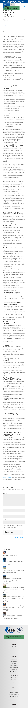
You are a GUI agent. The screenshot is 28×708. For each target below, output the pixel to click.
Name (4, 508)
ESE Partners (7, 19)
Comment (5, 493)
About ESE (14, 646)
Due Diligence (14, 659)
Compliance (14, 663)
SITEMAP (14, 704)
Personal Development (14, 694)
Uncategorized (21, 19)
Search (12, 4)
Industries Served (14, 650)
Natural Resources (14, 665)
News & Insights (14, 653)
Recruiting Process (14, 696)
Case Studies (14, 677)
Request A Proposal (7, 477)
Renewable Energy (14, 671)
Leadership (14, 648)
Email (4, 514)
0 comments (5, 20)
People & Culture (14, 692)
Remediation (14, 661)
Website (4, 519)
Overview (14, 690)
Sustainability (14, 669)
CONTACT (14, 700)
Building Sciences (14, 667)
